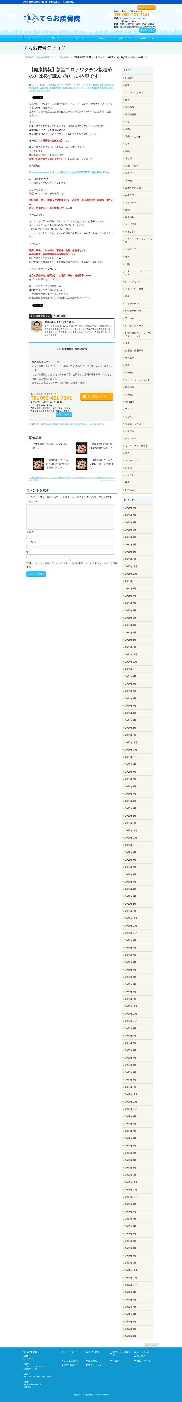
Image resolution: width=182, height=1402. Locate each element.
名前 (30, 532)
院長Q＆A (130, 232)
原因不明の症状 (133, 188)
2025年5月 (130, 618)
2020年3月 (130, 1072)
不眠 (127, 264)
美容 (127, 144)
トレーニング (132, 460)
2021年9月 (130, 940)
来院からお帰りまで (121, 1353)
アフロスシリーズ (134, 92)
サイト (29, 552)
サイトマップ (95, 1365)
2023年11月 (131, 749)
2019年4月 (130, 1153)
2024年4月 (130, 713)
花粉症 (128, 158)
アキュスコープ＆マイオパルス (138, 272)
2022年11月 (131, 838)
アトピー (129, 409)
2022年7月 (130, 867)
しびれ (128, 416)
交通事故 (129, 107)
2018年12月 (131, 1182)
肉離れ (128, 151)
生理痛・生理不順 (100, 85)
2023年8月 (130, 772)
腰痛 (127, 482)
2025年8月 (130, 596)
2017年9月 (130, 1292)
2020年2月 (130, 1079)
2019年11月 (131, 1102)
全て (109, 85)
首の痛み (129, 372)
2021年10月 (131, 933)
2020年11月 (131, 1014)
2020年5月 (130, 1058)
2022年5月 (130, 882)
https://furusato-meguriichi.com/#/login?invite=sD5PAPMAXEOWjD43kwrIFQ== (69, 172)
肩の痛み (129, 394)
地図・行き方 (149, 30)
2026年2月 (130, 552)
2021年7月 (130, 955)
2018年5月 (130, 1233)
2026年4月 (130, 537)
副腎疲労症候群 (55, 88)
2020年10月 (131, 1021)
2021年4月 (130, 977)
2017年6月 (130, 1314)
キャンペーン (79, 88)
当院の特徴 (94, 1352)
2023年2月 (130, 816)
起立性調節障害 (54, 424)
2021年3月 (130, 984)
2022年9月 (130, 852)
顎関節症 (129, 402)
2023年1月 (130, 823)
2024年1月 (130, 735)
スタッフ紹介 (143, 1352)
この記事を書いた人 (41, 316)
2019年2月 (130, 1167)
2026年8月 (130, 508)
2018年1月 (130, 1263)
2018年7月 (130, 1219)
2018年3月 (130, 1248)
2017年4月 (130, 1329)
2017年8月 (130, 1299)
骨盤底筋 (129, 358)
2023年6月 (130, 786)
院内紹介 (141, 1356)
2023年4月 (130, 801)
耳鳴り (128, 129)
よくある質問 (71, 1360)
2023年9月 (130, 764)
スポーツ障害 (132, 166)
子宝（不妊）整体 (43, 91)
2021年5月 (130, 970)
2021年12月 (131, 918)
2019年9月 (130, 1116)
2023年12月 (131, 742)
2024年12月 (131, 654)
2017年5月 (130, 1321)
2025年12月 (131, 566)
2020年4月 (130, 1065)
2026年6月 (130, 522)
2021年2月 (130, 991)
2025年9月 (130, 588)
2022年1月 (130, 911)
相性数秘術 (130, 114)
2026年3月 (130, 544)
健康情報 (129, 217)
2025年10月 (131, 581)
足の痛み (129, 180)
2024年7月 (130, 691)
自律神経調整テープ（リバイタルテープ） (138, 334)
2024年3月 (130, 720)
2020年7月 (130, 1043)
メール (31, 542)
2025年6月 (130, 610)
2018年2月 (130, 1255)
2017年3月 (130, 1336)
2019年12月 (131, 1094)
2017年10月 (131, 1285)
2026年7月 (130, 515)
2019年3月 (130, 1160)
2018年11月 (131, 1189)
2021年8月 (130, 947)
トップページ (71, 1352)
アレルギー (88, 85)
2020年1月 (130, 1087)
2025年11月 (131, 574)
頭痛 (106, 88)
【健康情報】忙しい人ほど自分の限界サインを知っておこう (57, 464)
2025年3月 (130, 632)
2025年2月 (130, 640)
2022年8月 (130, 860)
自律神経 (44, 88)
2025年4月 (130, 625)
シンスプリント (133, 281)
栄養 (71, 88)
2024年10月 (131, 669)
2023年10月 (131, 757)
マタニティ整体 (133, 424)
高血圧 (128, 453)
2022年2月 (130, 904)
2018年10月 (131, 1197)
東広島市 (82, 424)
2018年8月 (130, 1211)
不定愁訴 (65, 88)
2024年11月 (131, 662)
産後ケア (129, 195)
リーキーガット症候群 (136, 446)
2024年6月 (130, 698)
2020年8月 (130, 1035)
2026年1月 (130, 559)
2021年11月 (131, 926)
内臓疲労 (95, 88)
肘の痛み (129, 490)
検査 (101, 88)
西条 (94, 424)
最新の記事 (61, 316)
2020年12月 (131, 1006)
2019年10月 (131, 1109)
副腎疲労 (64, 424)
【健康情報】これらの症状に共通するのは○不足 (102, 464)
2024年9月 (130, 676)
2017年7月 (130, 1307)
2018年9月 (130, 1204)
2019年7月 (130, 1131)
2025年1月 (130, 647)
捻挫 (127, 365)
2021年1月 (130, 999)
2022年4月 (130, 889)
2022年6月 (130, 874)
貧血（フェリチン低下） (137, 380)
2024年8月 (130, 684)
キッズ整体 (130, 224)
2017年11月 (131, 1277)
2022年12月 (131, 830)
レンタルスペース (134, 325)
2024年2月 (130, 728)
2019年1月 (130, 1175)
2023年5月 (130, 793)
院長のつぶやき (133, 136)
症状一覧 (92, 1360)
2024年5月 (130, 705)
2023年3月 (130, 808)
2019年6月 (130, 1138)
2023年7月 (130, 779)
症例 (127, 209)
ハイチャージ (132, 303)
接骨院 (71, 424)
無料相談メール (148, 7)
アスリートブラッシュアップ (138, 240)
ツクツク (129, 173)
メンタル (88, 88)
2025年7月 (130, 603)
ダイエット (130, 438)
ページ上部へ (151, 1345)
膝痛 (127, 256)
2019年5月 (130, 1145)
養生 (127, 296)
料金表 (115, 1360)
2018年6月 (130, 1226)
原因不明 (44, 424)
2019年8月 (130, 1123)
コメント (32, 501)
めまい (37, 88)
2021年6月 (130, 962)
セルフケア (130, 249)
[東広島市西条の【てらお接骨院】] (51, 20)
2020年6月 (130, 1050)
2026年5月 (130, 530)
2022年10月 (131, 845)
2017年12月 (131, 1270)
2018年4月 (130, 1241)
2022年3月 (130, 896)
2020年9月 (130, 1028)
